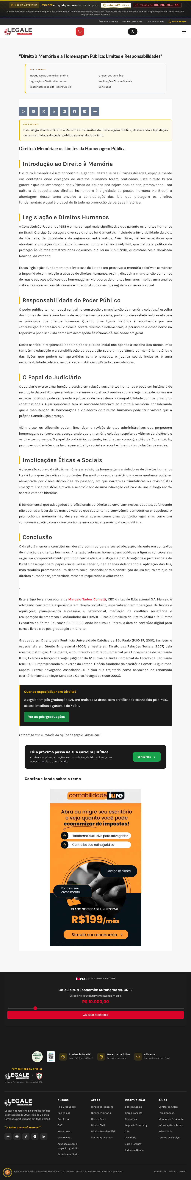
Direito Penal (98, 1119)
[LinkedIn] (43, 1136)
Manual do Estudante (171, 1119)
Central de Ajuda (155, 21)
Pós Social (64, 1113)
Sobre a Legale (133, 1106)
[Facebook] (34, 1136)
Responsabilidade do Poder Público (50, 86)
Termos (173, 1171)
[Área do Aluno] (132, 31)
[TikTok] (25, 1136)
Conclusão (104, 86)
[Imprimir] (95, 111)
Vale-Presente (133, 1143)
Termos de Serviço (169, 1137)
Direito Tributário (101, 1113)
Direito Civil (98, 1125)
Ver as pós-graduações (46, 717)
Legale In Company (136, 1125)
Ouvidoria (130, 1137)
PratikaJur (64, 1119)
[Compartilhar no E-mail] (85, 111)
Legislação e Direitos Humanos (47, 81)
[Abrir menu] (184, 31)
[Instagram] (8, 1136)
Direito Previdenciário (103, 1131)
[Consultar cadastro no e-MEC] (51, 1056)
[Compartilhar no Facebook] (74, 111)
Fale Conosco (179, 21)
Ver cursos (144, 756)
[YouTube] (17, 1136)
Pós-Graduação (67, 1106)
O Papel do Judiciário (110, 75)
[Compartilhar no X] (44, 111)
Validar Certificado (132, 21)
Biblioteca (131, 1119)
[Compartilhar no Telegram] (33, 111)
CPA (127, 1131)
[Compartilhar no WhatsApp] (23, 111)
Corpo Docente (133, 1113)
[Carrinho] (80, 31)
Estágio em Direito (68, 1154)
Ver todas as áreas (102, 1137)
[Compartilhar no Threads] (54, 111)
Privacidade (165, 1131)
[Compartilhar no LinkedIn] (64, 111)
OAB (60, 1125)
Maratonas (64, 1131)
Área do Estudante (108, 21)
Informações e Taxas (171, 1125)
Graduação (64, 1137)
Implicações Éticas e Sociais (115, 81)
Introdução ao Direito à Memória (48, 75)
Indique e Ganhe (134, 1150)
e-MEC (183, 1171)
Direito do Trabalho (102, 1106)
